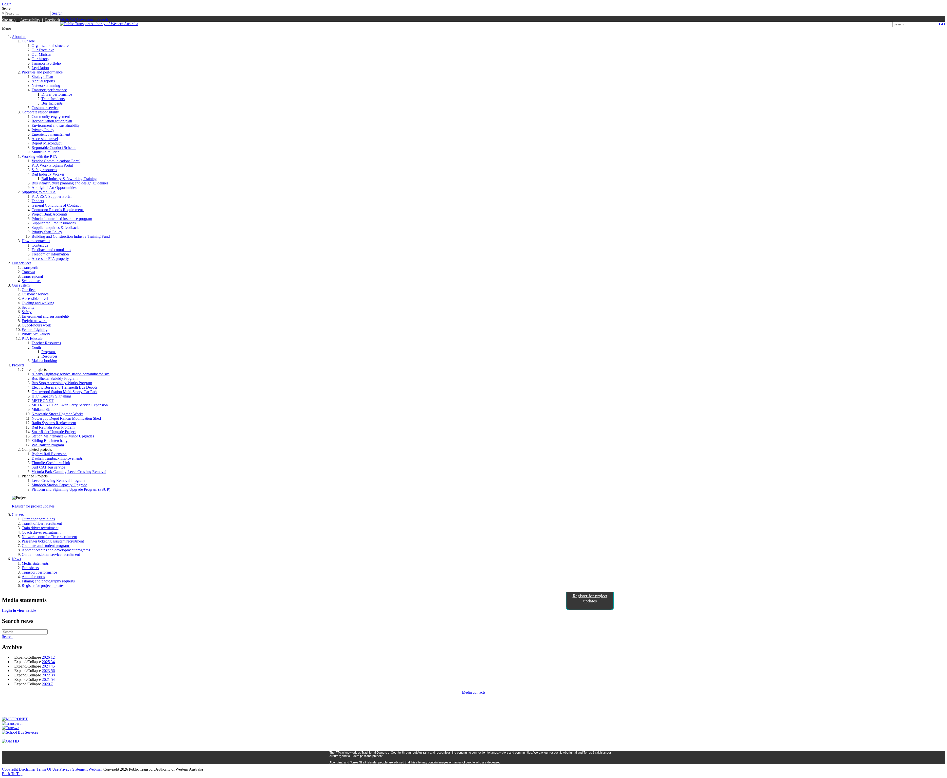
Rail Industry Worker (48, 174)
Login (6, 4)
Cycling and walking (38, 303)
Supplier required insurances (54, 223)
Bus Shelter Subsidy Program (54, 378)
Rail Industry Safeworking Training (69, 179)
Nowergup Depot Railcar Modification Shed (66, 418)
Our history (40, 59)
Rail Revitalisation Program (53, 427)
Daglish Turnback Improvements (57, 458)
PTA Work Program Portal (52, 165)
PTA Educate (32, 338)
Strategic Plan (42, 76)
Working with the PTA (39, 156)
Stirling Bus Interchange (50, 440)
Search (57, 13)
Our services (21, 263)
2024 (48, 666)
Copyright (10, 769)
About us (19, 37)
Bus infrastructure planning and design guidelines (70, 183)
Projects (18, 365)
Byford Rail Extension (49, 454)
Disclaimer (27, 769)
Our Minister (42, 54)
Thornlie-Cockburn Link (51, 463)
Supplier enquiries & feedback (55, 227)
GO (942, 24)
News (16, 559)
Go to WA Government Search (84, 19)
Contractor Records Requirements (58, 210)
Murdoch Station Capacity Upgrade (59, 485)
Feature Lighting (35, 329)
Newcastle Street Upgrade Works (57, 414)
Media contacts (473, 692)
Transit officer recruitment (42, 523)
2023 (48, 671)
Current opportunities (38, 519)
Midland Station (44, 409)
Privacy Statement (73, 769)
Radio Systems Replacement (54, 423)
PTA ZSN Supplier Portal (52, 196)
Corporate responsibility (40, 112)
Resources (49, 356)
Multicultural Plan (45, 152)
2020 (47, 684)
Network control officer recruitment (49, 537)
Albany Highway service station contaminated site (70, 374)
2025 (48, 662)
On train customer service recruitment (51, 554)
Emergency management (51, 134)
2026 (48, 657)
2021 (48, 679)
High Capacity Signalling (51, 396)
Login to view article (19, 610)
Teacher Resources (46, 343)
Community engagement (51, 116)
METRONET (43, 400)
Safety (27, 312)
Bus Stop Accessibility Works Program (62, 383)
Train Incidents (53, 99)
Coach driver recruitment (41, 532)
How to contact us (36, 241)
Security (28, 307)
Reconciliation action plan (52, 121)
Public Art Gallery (36, 334)
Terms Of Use (47, 769)
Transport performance (49, 90)
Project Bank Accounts (49, 214)
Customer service (45, 108)
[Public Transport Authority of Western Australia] (99, 24)
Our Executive (43, 50)
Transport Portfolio (46, 63)
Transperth (30, 267)
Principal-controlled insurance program (62, 219)
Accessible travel (45, 139)
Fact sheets (30, 568)
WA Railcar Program (48, 445)
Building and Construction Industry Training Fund (71, 236)
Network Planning (46, 85)
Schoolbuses (31, 281)
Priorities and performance (42, 72)
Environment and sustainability (56, 125)
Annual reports (43, 81)
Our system (21, 285)
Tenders (38, 201)
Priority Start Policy (47, 232)
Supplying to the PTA (39, 192)
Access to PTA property (50, 258)
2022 (48, 675)
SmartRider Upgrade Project (54, 432)
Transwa (28, 272)
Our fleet (29, 290)
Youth (36, 347)
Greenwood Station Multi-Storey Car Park (64, 392)
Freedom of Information (50, 254)
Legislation (40, 68)
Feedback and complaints (51, 250)
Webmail (95, 769)
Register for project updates (33, 506)
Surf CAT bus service (48, 467)
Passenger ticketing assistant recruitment (53, 541)
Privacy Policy (43, 130)
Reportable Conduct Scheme (54, 147)
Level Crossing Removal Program (58, 480)
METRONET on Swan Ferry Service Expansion (70, 405)
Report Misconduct (46, 143)
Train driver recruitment (40, 528)
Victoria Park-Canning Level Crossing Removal (69, 472)
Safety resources (44, 170)
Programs (48, 352)
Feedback (52, 20)
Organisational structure (50, 45)
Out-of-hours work (36, 325)
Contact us (40, 245)
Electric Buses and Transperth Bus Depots (64, 387)
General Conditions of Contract (56, 205)
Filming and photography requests (48, 581)
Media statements (35, 563)
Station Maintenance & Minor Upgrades (63, 436)
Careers (18, 514)
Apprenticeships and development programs (56, 550)
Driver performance (56, 94)
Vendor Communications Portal (56, 161)
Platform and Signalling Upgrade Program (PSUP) (71, 489)
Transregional (32, 276)
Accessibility (30, 20)
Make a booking (44, 361)
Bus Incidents (52, 103)
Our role (28, 41)
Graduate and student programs (46, 545)
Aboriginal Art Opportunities (54, 187)
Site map (9, 20)
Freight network (34, 321)
